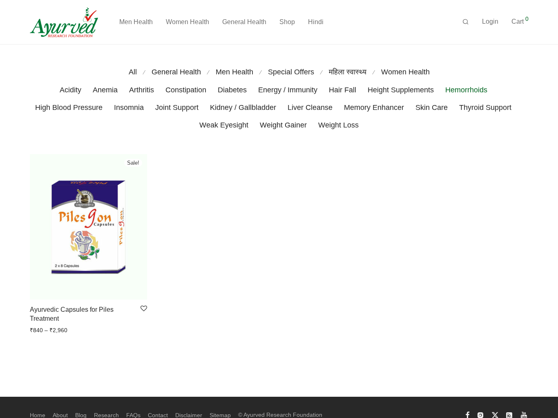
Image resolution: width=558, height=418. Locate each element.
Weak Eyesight (223, 125)
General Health (244, 21)
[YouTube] (524, 414)
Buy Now (38, 330)
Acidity (70, 90)
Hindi (316, 21)
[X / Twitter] (495, 414)
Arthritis (141, 90)
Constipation (185, 90)
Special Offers (291, 72)
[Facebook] (467, 414)
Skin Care (431, 107)
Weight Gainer (283, 125)
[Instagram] (480, 414)
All (133, 72)
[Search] (465, 22)
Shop (287, 21)
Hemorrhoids (466, 90)
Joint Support (177, 107)
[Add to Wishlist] (144, 309)
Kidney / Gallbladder (243, 107)
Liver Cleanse (310, 107)
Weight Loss (338, 125)
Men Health (136, 21)
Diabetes (232, 90)
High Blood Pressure (69, 107)
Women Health (187, 21)
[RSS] (509, 414)
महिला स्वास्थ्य (347, 72)
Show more (69, 330)
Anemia (105, 90)
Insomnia (129, 107)
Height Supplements (401, 90)
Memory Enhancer (374, 107)
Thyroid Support (485, 107)
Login (490, 21)
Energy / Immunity (287, 90)
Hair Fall (342, 90)
